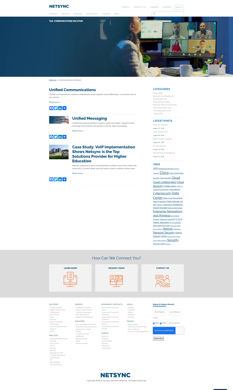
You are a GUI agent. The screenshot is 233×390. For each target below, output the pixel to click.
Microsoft (173, 226)
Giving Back (106, 348)
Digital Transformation (84, 310)
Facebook (131, 310)
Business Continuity (162, 96)
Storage (167, 244)
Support (167, 7)
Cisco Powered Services (58, 326)
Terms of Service (133, 329)
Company (106, 14)
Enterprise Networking (174, 208)
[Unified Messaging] (59, 121)
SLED (162, 244)
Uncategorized (159, 111)
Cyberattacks (174, 190)
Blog (117, 14)
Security (173, 240)
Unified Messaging (89, 118)
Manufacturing (81, 339)
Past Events (158, 99)
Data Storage (173, 202)
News (157, 323)
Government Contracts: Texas (110, 309)
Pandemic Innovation (83, 307)
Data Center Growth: (162, 139)
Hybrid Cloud (166, 220)
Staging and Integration (84, 317)
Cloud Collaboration (164, 182)
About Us (105, 336)
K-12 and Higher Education (86, 324)
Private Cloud (171, 236)
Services (65, 14)
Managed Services (161, 226)
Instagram (131, 315)
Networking (177, 229)
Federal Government (83, 329)
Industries (77, 14)
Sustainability (107, 341)
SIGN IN (178, 7)
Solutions (53, 14)
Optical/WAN (55, 362)
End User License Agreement (138, 331)
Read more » (54, 102)
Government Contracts (112, 304)
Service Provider (56, 365)
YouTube (131, 317)
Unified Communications (72, 90)
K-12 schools (175, 223)
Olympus (53, 329)
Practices (53, 335)
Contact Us (139, 7)
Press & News (159, 102)
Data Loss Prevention (172, 198)
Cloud (176, 177)
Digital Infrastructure (57, 310)
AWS (156, 169)
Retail (78, 341)
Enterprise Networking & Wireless (59, 340)
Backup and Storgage (166, 169)
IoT (173, 220)
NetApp (159, 229)
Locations (105, 339)
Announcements (174, 323)
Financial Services (82, 334)
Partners (105, 343)
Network (168, 229)
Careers (154, 7)
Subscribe (158, 338)
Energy (78, 331)
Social (130, 304)
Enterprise (168, 205)
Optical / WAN (159, 236)
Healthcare (80, 336)
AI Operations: (159, 146)
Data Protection (159, 202)
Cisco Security (165, 178)
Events (126, 7)
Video (155, 114)
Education (160, 205)
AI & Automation (56, 307)
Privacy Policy (132, 324)
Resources (105, 346)
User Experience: (160, 132)
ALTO (52, 331)
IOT (51, 360)
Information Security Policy (137, 327)
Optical (178, 233)
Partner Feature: (160, 125)
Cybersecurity (162, 193)
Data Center (54, 315)
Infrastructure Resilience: (164, 153)
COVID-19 (180, 186)
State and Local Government (86, 327)
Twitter (130, 312)
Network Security (164, 232)
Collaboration (169, 186)
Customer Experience (160, 190)
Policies (130, 321)
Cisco (164, 173)
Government (92, 14)
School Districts (162, 240)
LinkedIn (131, 307)
